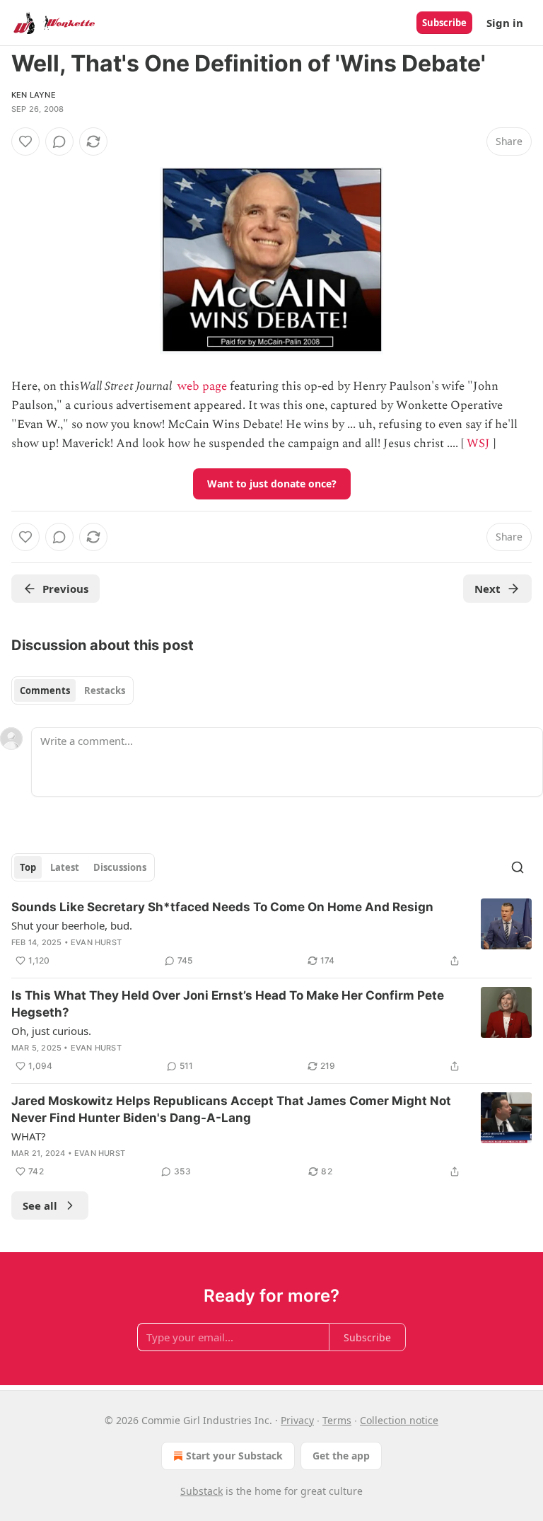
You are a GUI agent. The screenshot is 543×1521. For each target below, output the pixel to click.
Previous (65, 589)
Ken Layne (33, 95)
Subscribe (444, 22)
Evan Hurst (96, 942)
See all (40, 1205)
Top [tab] (28, 867)
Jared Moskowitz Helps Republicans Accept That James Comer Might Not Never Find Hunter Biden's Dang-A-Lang (231, 1109)
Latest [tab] (64, 867)
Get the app (341, 1455)
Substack (201, 1491)
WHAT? (28, 1136)
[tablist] (72, 690)
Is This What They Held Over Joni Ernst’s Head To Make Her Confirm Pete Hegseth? (227, 1003)
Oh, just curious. (51, 1031)
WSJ (478, 443)
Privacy (297, 1420)
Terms (336, 1420)
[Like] (25, 141)
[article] (271, 933)
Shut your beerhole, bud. (71, 925)
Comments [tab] (45, 690)
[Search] (517, 867)
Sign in (504, 23)
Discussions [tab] (119, 867)
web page (202, 386)
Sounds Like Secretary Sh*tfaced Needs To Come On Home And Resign (222, 907)
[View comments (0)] (59, 141)
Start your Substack (234, 1455)
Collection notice (399, 1420)
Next (487, 589)
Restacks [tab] (104, 690)
